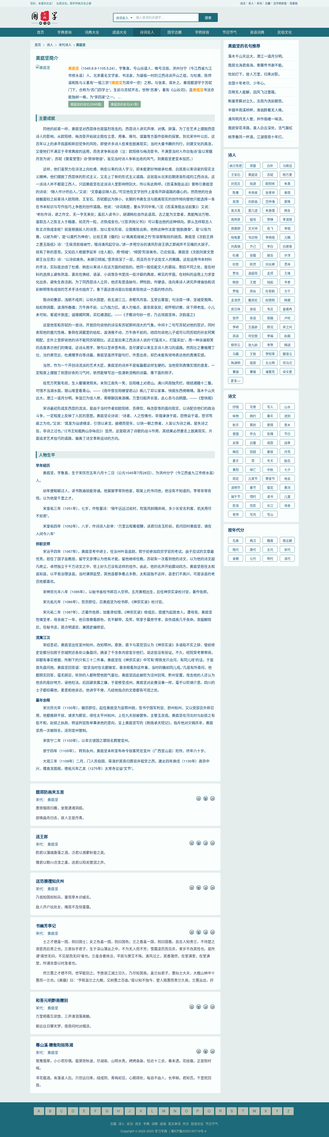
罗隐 (236, 291)
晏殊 (287, 201)
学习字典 (44, 17)
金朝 (236, 558)
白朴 (270, 165)
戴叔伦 (253, 300)
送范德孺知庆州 (50, 881)
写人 (270, 407)
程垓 (253, 219)
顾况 (270, 327)
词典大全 (92, 32)
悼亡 (253, 469)
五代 (270, 549)
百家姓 (294, 3)
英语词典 (257, 32)
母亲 (287, 505)
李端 (270, 336)
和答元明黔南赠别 (52, 1000)
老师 (236, 514)
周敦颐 (235, 228)
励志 (287, 460)
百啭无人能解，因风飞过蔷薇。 (253, 92)
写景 (253, 407)
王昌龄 (253, 327)
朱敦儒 (270, 210)
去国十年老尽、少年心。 (247, 83)
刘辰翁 (253, 201)
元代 (253, 558)
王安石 (235, 174)
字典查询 (64, 32)
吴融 (270, 318)
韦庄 (270, 309)
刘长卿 (270, 264)
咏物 (236, 415)
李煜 (287, 228)
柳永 (287, 210)
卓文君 (287, 371)
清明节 (235, 487)
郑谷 (253, 291)
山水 (287, 407)
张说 (253, 318)
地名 (287, 478)
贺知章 (270, 353)
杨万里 (287, 174)
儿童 (287, 496)
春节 (253, 487)
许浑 (287, 255)
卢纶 (287, 318)
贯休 (287, 264)
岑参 (287, 282)
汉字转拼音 (280, 3)
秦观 (287, 192)
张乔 (236, 318)
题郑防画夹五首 (50, 792)
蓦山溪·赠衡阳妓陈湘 (54, 1045)
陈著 (236, 192)
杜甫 (236, 255)
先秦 (236, 540)
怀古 (253, 433)
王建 (253, 282)
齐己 (253, 246)
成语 (163, 1123)
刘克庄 (235, 183)
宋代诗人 (65, 44)
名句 (259, 3)
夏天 (236, 460)
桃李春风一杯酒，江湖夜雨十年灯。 (256, 136)
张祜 (253, 309)
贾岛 (236, 273)
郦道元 (287, 353)
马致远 (287, 165)
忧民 (253, 505)
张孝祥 (270, 192)
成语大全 (119, 32)
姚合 (270, 255)
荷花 (236, 478)
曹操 (236, 371)
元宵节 (253, 478)
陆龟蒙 (235, 237)
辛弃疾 (253, 192)
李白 (270, 246)
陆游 (253, 183)
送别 (287, 415)
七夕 (287, 469)
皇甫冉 (287, 309)
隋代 (236, 549)
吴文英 (235, 210)
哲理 (270, 433)
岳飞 (270, 228)
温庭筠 (253, 273)
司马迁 (287, 362)
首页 (40, 32)
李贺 (270, 344)
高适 (236, 336)
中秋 (270, 469)
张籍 (253, 255)
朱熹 (287, 183)
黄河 (287, 487)
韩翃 (287, 344)
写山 (270, 514)
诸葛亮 (270, 371)
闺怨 (270, 442)
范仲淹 (270, 201)
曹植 (253, 371)
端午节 (235, 496)
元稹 (287, 237)
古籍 (267, 3)
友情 (236, 442)
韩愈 (236, 282)
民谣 (236, 505)
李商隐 (270, 237)
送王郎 (42, 837)
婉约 (253, 415)
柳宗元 (235, 344)
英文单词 (174, 1123)
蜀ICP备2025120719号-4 (188, 1131)
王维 (287, 273)
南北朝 (287, 540)
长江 (270, 505)
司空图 (253, 336)
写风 (253, 514)
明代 (270, 558)
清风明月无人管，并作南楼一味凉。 (256, 118)
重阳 (236, 469)
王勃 (253, 353)
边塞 (253, 442)
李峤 (236, 327)
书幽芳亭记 (46, 926)
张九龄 (253, 344)
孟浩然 (235, 300)
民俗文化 (285, 32)
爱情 (270, 424)
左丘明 (270, 362)
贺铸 (270, 219)
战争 (287, 442)
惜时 (253, 496)
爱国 (236, 433)
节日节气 (229, 32)
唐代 (253, 549)
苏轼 (270, 174)
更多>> (236, 380)
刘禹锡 (235, 246)
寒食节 (270, 478)
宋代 (39, 799)
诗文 (243, 3)
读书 (270, 496)
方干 (287, 291)
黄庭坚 (52, 799)
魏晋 (270, 540)
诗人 (50, 44)
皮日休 (235, 309)
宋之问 (287, 327)
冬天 (270, 460)
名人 (251, 3)
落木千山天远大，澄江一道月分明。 (256, 56)
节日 (287, 433)
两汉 (253, 540)
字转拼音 (202, 32)
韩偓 (287, 300)
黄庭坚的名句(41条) (125, 104)
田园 (253, 451)
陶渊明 (235, 362)
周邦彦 (235, 219)
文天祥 (253, 228)
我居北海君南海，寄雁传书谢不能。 (256, 65)
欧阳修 (270, 183)
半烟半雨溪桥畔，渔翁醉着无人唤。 (256, 109)
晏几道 (253, 210)
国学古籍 (174, 32)
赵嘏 (287, 336)
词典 (155, 1123)
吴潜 (236, 201)
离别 (253, 424)
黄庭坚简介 (47, 58)
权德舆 (270, 300)
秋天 (236, 424)
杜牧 (236, 264)
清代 (287, 558)
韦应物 (253, 237)
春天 (270, 415)
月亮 (287, 451)
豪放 (270, 451)
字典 (146, 1123)
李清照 (287, 219)
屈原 (253, 362)
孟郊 (270, 273)
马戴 (236, 353)
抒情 (236, 407)
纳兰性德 (235, 165)
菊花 (270, 487)
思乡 (287, 424)
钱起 (270, 282)
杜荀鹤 (270, 291)
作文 (186, 1123)
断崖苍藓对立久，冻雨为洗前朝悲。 (256, 100)
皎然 (253, 264)
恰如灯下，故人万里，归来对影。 (255, 74)
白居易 (287, 246)
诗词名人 (147, 32)
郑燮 (253, 165)
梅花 (236, 451)
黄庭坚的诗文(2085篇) (86, 104)
